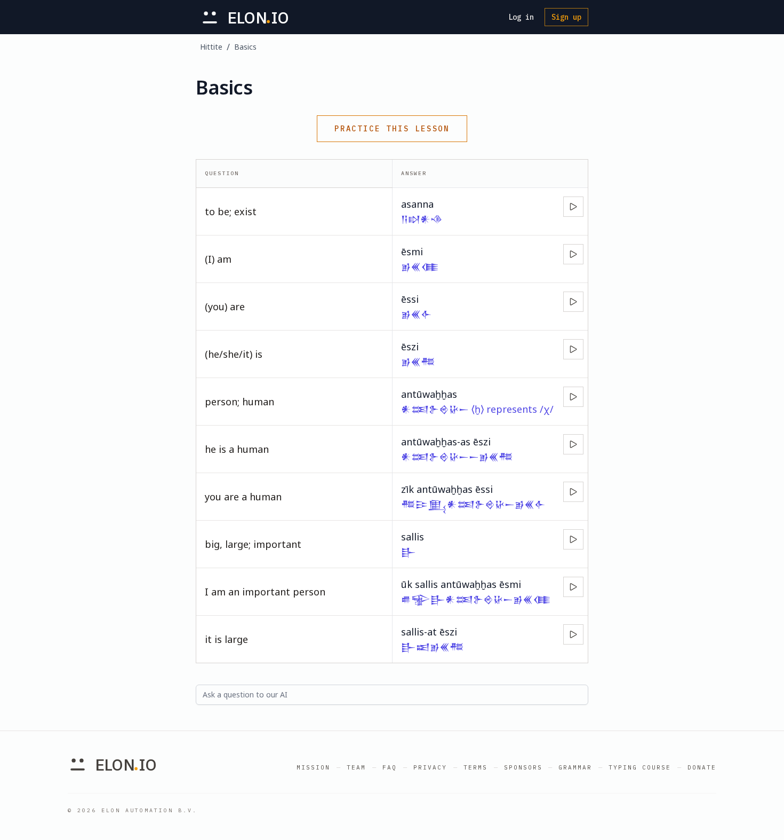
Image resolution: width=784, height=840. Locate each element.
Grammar (575, 767)
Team (356, 767)
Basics (245, 47)
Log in (521, 17)
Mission (313, 767)
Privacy (430, 767)
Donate (701, 767)
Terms (475, 767)
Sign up (566, 17)
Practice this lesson (392, 129)
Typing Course (640, 767)
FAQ (389, 767)
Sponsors (523, 767)
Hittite (211, 47)
